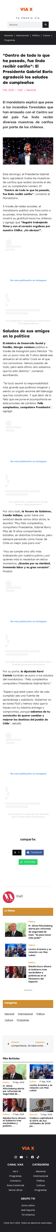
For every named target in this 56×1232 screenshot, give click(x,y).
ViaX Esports (28, 1210)
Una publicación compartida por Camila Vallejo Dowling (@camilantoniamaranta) (28, 663)
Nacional (8, 35)
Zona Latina (28, 1205)
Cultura (46, 35)
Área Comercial (15, 1185)
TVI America (28, 1215)
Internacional (22, 35)
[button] (16, 852)
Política (36, 35)
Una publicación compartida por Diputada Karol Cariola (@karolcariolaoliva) (28, 815)
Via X (15, 1171)
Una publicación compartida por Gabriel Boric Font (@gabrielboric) (28, 322)
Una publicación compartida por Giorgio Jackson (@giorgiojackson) (28, 503)
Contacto (15, 1180)
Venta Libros (15, 1190)
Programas (9, 40)
